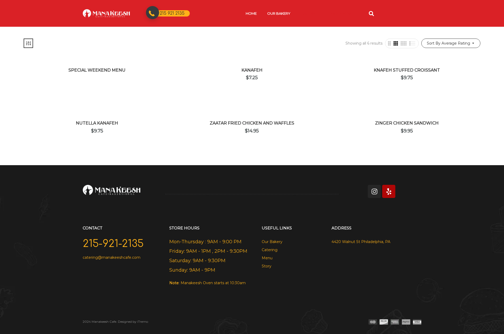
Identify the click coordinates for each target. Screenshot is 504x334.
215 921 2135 (172, 13)
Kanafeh (252, 70)
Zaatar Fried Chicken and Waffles (252, 123)
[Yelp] (388, 191)
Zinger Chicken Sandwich (407, 123)
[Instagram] (374, 191)
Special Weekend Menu (97, 70)
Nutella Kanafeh (97, 123)
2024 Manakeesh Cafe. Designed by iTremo (115, 322)
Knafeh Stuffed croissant (407, 70)
